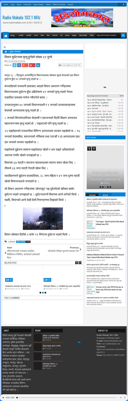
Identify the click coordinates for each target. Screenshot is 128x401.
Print (71, 65)
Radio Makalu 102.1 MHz (21, 17)
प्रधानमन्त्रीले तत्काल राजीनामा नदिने (98, 275)
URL (79, 65)
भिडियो (92, 35)
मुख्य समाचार (23, 242)
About (19, 4)
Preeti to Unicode (59, 4)
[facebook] (124, 5)
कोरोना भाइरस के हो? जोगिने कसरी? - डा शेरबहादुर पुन (103, 264)
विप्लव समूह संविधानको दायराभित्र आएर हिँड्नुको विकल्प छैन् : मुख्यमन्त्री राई (105, 176)
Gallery (48, 4)
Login (12, 4)
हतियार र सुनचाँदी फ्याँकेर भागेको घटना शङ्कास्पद (102, 199)
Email (63, 65)
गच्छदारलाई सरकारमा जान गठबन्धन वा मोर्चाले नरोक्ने (102, 297)
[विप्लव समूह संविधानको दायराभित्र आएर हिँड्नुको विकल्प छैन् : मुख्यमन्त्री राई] (105, 167)
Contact (70, 4)
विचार (42, 35)
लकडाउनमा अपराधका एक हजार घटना (18, 286)
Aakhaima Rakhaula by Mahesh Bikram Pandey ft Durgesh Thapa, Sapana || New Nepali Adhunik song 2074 (105, 255)
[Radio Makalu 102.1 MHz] (5, 35)
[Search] (123, 35)
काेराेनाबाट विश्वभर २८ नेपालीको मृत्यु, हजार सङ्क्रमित (62, 286)
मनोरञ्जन (55, 35)
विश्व (48, 35)
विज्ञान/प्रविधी (83, 35)
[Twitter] (120, 5)
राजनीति (21, 35)
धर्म (61, 35)
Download (27, 4)
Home (6, 4)
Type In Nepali (38, 4)
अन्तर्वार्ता (28, 35)
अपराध (36, 35)
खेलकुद (74, 35)
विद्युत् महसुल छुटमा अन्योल (95, 243)
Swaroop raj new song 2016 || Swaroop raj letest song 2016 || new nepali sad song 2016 (109, 289)
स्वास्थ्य (67, 35)
